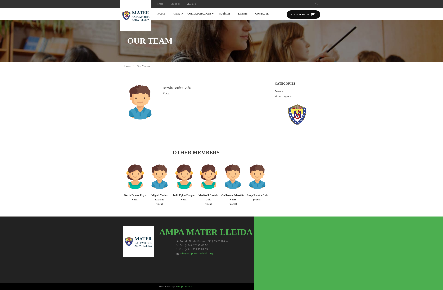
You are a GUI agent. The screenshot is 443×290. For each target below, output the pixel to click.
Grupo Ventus (184, 286)
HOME (161, 13)
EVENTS (243, 13)
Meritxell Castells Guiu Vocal (208, 199)
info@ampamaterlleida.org (196, 253)
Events (279, 91)
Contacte (262, 13)
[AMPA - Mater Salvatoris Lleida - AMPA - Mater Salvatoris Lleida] (135, 15)
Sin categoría (283, 96)
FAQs (160, 4)
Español (175, 4)
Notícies (224, 13)
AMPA (176, 13)
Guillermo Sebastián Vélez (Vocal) (232, 199)
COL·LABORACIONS (199, 13)
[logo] (290, 229)
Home (127, 66)
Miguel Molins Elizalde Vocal (159, 199)
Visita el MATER (300, 14)
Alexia (192, 4)
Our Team (143, 66)
